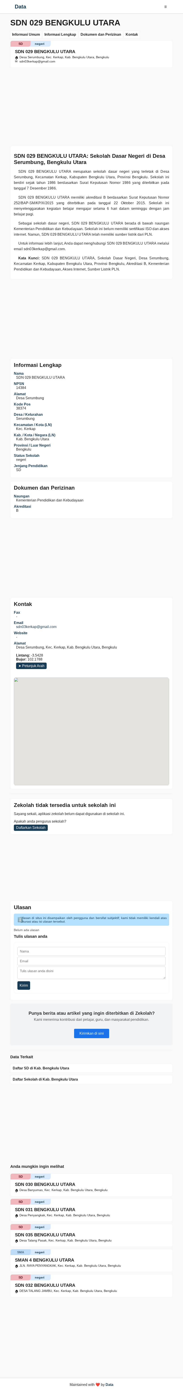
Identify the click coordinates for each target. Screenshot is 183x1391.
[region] (91, 105)
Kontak (132, 34)
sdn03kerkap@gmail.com (36, 627)
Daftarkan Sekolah (31, 828)
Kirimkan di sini (91, 1033)
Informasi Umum (26, 34)
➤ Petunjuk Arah (31, 666)
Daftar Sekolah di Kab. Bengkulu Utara (45, 1079)
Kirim (24, 985)
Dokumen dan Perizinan (101, 34)
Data (20, 7)
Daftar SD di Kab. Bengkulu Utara (41, 1068)
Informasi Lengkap (60, 34)
